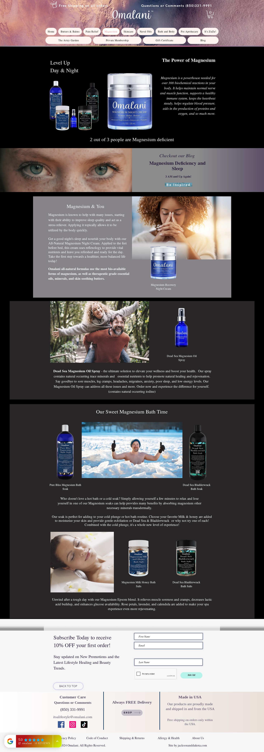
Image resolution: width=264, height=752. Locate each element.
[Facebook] (61, 724)
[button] (210, 14)
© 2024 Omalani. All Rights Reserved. (81, 745)
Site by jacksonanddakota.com (187, 745)
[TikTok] (84, 724)
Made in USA (190, 697)
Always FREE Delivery (132, 702)
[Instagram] (72, 724)
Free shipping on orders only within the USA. (190, 722)
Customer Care (73, 697)
